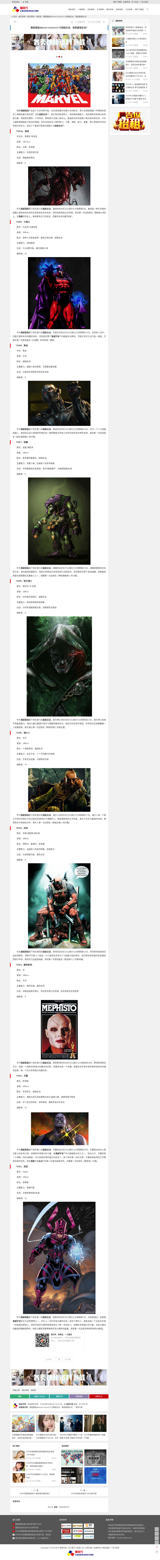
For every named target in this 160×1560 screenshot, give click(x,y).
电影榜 (38, 17)
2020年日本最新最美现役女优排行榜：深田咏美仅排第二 (37, 1535)
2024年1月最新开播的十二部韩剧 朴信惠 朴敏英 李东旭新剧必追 (71, 1438)
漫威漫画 (25, 111)
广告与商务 (144, 2)
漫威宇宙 (55, 336)
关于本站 (134, 2)
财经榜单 (119, 9)
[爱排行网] (80, 1553)
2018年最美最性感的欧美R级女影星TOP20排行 (33, 1531)
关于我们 (71, 1548)
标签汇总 (80, 1548)
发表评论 (81, 22)
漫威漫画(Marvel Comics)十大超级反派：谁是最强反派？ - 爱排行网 (55, 1407)
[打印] (72, 22)
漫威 (19, 1396)
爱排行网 (69, 1404)
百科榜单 (90, 9)
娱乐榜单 (109, 9)
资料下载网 (117, 2)
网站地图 (105, 1548)
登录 (26, 2)
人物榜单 (81, 9)
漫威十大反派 (37, 1161)
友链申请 (126, 2)
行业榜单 (128, 9)
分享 (68, 1359)
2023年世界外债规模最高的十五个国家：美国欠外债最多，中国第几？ (136, 53)
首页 (15, 17)
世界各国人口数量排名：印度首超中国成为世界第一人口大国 (136, 30)
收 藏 (59, 57)
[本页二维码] (157, 1552)
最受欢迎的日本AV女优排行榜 (26, 1528)
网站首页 (71, 9)
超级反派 (43, 114)
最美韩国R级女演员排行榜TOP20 (28, 1524)
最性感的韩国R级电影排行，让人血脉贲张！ (32, 1538)
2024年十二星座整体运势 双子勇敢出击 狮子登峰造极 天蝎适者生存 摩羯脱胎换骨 (137, 87)
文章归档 (88, 1548)
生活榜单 (100, 9)
